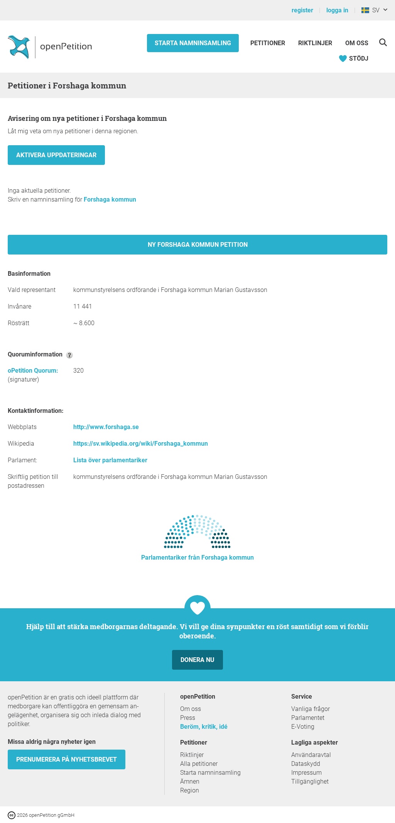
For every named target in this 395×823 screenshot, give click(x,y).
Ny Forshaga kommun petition (198, 244)
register (302, 10)
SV (374, 10)
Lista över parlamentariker (110, 460)
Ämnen (189, 781)
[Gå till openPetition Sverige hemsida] (51, 46)
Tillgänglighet (310, 781)
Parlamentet (307, 717)
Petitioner (268, 43)
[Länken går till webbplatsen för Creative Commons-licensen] (12, 814)
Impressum (306, 772)
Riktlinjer (315, 43)
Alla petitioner (199, 763)
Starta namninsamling (193, 43)
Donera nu (197, 659)
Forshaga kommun (110, 199)
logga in (337, 10)
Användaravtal (311, 755)
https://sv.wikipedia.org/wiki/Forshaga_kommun (140, 443)
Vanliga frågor (310, 709)
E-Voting (302, 726)
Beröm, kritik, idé (204, 726)
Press (187, 717)
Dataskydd (305, 763)
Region (189, 790)
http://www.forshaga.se (106, 427)
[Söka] (383, 42)
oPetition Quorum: (33, 370)
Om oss (356, 43)
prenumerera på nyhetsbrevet (66, 759)
